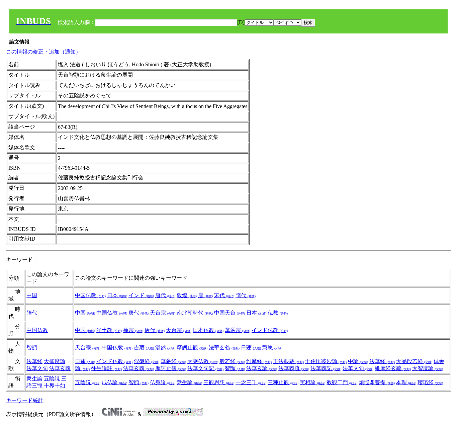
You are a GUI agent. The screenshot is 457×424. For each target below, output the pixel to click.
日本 (117, 295)
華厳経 (173, 361)
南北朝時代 (195, 313)
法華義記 (325, 368)
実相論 (312, 382)
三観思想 (218, 382)
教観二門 (342, 382)
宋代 (224, 295)
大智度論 (54, 361)
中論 (358, 361)
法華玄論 (261, 368)
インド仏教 (270, 330)
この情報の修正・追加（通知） (43, 52)
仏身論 (162, 382)
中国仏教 (90, 295)
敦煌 (187, 295)
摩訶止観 (192, 347)
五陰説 (52, 378)
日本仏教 (208, 330)
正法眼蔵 (288, 361)
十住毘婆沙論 (326, 361)
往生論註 (106, 368)
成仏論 (114, 382)
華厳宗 (237, 330)
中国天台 (229, 313)
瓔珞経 (430, 382)
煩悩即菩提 (377, 382)
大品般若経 (414, 361)
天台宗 (162, 313)
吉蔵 (144, 347)
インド (141, 295)
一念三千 (251, 382)
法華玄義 (224, 347)
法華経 (34, 361)
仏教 (278, 313)
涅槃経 (146, 361)
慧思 (272, 347)
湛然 (165, 347)
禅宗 (133, 330)
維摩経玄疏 (393, 368)
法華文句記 (205, 368)
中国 (31, 295)
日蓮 (251, 347)
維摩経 (259, 361)
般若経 (232, 361)
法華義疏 (293, 368)
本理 (406, 382)
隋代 (246, 295)
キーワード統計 (24, 400)
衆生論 (34, 378)
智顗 (31, 347)
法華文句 (37, 368)
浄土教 (109, 330)
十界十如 (54, 386)
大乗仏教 (202, 361)
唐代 (165, 295)
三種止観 (283, 382)
